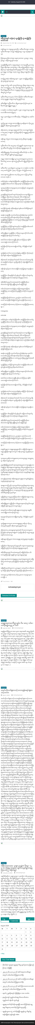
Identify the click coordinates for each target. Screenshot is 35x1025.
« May (2, 953)
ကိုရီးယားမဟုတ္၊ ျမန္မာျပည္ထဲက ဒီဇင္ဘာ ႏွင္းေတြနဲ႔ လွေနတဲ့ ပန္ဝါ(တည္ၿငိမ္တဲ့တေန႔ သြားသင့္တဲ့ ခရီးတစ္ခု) (16, 868)
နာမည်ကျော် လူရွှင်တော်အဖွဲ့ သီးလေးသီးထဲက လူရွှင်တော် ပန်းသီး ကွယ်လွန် (16, 998)
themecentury (29, 1022)
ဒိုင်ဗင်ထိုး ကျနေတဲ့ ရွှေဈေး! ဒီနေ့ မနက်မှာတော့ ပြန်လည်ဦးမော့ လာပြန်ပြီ (18, 966)
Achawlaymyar (21, 43)
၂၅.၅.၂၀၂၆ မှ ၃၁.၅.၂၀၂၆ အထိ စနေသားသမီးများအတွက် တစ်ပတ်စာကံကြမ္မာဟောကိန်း (17, 973)
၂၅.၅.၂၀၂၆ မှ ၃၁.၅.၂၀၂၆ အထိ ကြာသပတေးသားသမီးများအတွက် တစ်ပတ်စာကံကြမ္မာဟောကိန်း (18, 987)
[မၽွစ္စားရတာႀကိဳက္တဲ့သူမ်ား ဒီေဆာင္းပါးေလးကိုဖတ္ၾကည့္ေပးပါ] (17, 608)
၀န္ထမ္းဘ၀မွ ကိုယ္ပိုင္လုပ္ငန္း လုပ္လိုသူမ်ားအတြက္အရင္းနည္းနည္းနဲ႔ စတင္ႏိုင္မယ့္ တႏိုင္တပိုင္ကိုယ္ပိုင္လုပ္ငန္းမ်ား (30, 919)
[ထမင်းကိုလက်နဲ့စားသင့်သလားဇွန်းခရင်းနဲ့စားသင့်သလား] (17, 677)
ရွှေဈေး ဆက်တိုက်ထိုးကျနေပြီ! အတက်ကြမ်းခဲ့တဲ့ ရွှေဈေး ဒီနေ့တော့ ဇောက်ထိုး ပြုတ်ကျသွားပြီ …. (17, 1005)
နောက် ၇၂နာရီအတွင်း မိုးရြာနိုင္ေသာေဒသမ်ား (16, 993)
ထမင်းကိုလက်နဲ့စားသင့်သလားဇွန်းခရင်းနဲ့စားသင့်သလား (16, 691)
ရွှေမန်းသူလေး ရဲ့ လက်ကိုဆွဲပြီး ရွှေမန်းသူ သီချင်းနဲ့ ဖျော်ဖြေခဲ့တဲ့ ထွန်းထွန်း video (17, 1013)
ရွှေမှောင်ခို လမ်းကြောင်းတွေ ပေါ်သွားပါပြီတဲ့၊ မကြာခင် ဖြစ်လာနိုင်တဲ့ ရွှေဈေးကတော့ (6, 919)
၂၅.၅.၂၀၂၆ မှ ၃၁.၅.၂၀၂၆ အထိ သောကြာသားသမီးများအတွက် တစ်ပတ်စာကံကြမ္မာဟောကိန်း (18, 980)
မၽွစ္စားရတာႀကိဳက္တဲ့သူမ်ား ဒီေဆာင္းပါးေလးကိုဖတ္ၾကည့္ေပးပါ (17, 624)
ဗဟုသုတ (3, 36)
